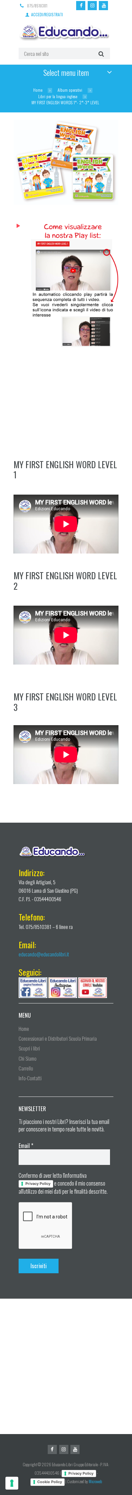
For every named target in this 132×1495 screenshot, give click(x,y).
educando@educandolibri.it (44, 954)
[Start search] (100, 53)
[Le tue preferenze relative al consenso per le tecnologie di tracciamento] (11, 1483)
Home (37, 90)
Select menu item (66, 72)
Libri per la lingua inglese (57, 96)
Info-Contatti (30, 1078)
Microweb (95, 1481)
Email (26, 1145)
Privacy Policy (37, 1183)
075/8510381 (37, 5)
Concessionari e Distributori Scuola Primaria (58, 1038)
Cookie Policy (49, 1481)
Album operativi (70, 90)
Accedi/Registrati (47, 14)
